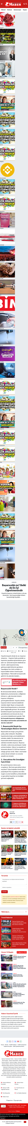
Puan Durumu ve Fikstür (19, 1088)
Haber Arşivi (6, 1096)
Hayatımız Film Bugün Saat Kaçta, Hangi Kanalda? (7, 854)
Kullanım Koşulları (8, 1046)
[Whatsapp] (20, 1041)
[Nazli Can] (4, 814)
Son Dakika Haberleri (21, 1093)
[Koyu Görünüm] (24, 4)
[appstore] (9, 1100)
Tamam (3, 1118)
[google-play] (17, 1100)
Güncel (3, 10)
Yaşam (25, 10)
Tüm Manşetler (6, 1093)
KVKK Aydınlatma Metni (18, 1046)
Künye (2, 1044)
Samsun (9, 10)
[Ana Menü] (1, 4)
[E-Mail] (11, 822)
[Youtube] (22, 822)
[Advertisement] (14, 615)
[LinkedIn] (15, 1041)
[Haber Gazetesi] (13, 4)
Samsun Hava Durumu (19, 1083)
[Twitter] (16, 822)
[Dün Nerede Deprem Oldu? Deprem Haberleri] (7, 834)
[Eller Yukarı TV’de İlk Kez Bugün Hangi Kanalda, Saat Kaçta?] (7, 861)
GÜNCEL (14, 582)
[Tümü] (26, 912)
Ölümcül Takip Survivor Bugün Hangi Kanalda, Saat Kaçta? (21, 854)
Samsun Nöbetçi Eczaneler (6, 1083)
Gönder (4, 891)
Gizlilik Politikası (13, 1044)
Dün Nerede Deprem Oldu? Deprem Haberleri (6, 840)
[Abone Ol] (23, 647)
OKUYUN (22, 1116)
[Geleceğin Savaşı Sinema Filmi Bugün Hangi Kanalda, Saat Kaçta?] (21, 861)
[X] (10, 1041)
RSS (4, 1106)
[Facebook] (13, 822)
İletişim (6, 1044)
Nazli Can (4, 651)
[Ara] (26, 4)
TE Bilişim (18, 1111)
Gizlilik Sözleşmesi (22, 1044)
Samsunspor (17, 10)
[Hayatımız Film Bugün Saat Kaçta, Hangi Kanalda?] (7, 848)
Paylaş (4, 647)
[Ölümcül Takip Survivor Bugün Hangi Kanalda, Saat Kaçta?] (21, 848)
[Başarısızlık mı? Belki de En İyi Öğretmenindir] (14, 637)
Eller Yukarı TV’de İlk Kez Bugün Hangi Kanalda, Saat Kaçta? (7, 867)
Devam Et (12, 819)
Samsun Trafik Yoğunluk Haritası (5, 1088)
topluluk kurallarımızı (15, 896)
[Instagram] (19, 822)
